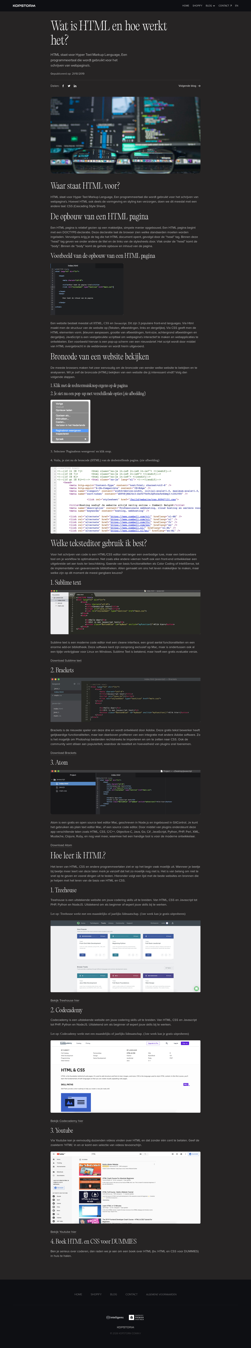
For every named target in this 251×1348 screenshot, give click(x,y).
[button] (210, 6)
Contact (224, 5)
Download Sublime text (66, 660)
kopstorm (125, 1330)
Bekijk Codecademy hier (67, 1121)
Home (185, 5)
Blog (113, 1294)
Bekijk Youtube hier (63, 1232)
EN (236, 5)
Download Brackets (63, 753)
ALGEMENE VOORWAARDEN (161, 1294)
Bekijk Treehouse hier (65, 1000)
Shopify (197, 5)
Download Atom (61, 845)
